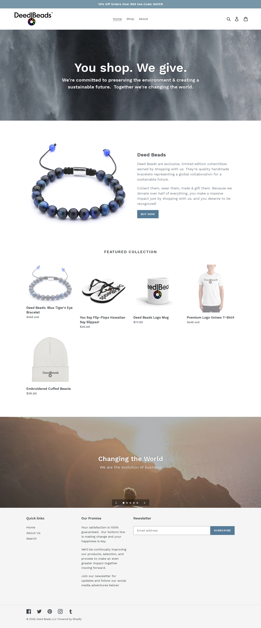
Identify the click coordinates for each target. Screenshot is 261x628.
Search (31, 538)
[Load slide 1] (124, 503)
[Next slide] (144, 502)
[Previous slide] (116, 502)
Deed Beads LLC (47, 619)
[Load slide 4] (134, 503)
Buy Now (148, 214)
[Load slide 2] (127, 503)
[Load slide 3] (131, 503)
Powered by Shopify (70, 619)
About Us (33, 533)
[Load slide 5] (137, 503)
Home (30, 527)
